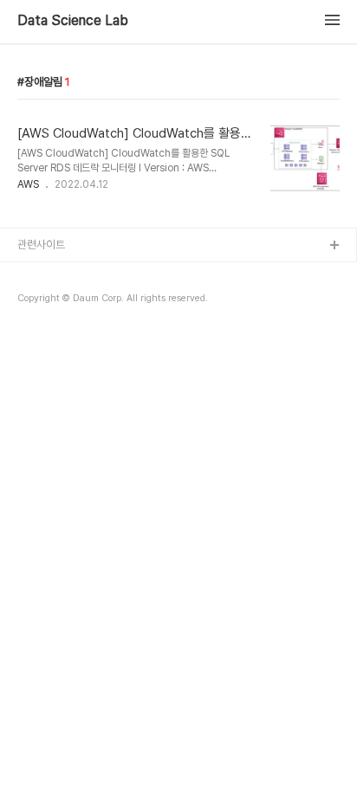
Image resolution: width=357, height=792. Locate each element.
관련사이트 (41, 244)
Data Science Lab (72, 21)
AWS (28, 184)
